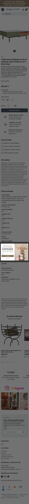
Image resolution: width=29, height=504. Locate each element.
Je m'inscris (7, 255)
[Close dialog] (27, 244)
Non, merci (7, 258)
